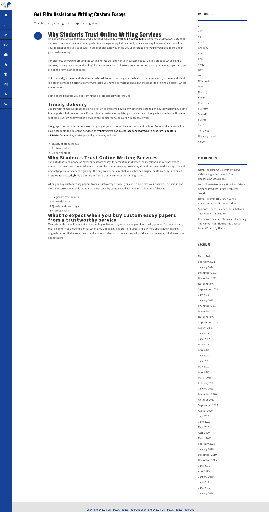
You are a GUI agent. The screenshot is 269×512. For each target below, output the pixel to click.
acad (201, 42)
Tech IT (70, 23)
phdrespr (203, 103)
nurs (200, 86)
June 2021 (204, 361)
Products (18, 84)
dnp (200, 59)
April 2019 (204, 471)
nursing (202, 92)
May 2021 (203, 366)
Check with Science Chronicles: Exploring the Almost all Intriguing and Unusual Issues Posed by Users (222, 223)
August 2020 (205, 410)
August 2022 (205, 328)
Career (18, 93)
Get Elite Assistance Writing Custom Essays (80, 14)
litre (200, 70)
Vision (18, 34)
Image (201, 64)
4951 (201, 31)
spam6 (202, 119)
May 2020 (203, 427)
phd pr (202, 97)
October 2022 (206, 317)
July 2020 (203, 416)
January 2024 (205, 267)
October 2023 (206, 284)
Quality (18, 64)
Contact (18, 103)
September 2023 (208, 289)
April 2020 (204, 432)
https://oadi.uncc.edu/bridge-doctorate (71, 175)
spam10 (203, 108)
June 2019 (204, 465)
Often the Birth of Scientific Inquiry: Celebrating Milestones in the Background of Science (219, 174)
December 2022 (207, 306)
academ (203, 48)
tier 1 (201, 125)
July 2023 (203, 295)
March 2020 (204, 438)
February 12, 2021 (48, 23)
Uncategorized (89, 23)
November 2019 (207, 460)
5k (199, 37)
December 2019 (207, 454)
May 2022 (203, 344)
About (18, 24)
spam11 (203, 114)
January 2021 (205, 388)
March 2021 (204, 377)
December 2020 (207, 394)
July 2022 (203, 333)
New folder (204, 81)
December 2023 (207, 273)
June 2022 (204, 339)
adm (200, 53)
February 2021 (206, 383)
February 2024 (206, 261)
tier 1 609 (203, 130)
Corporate (18, 54)
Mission (18, 44)
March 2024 (204, 256)
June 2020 (204, 421)
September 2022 (208, 322)
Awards (18, 74)
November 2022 (207, 311)
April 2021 (204, 372)
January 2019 (205, 477)
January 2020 (205, 449)
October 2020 (206, 399)
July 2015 (203, 482)
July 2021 (203, 355)
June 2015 (204, 488)
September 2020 (208, 405)
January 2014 (205, 493)
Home (18, 15)
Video (201, 141)
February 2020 (206, 443)
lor (200, 75)
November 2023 (207, 278)
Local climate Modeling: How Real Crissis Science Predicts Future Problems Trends (222, 189)
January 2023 (205, 300)
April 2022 (204, 350)
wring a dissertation (131, 38)
